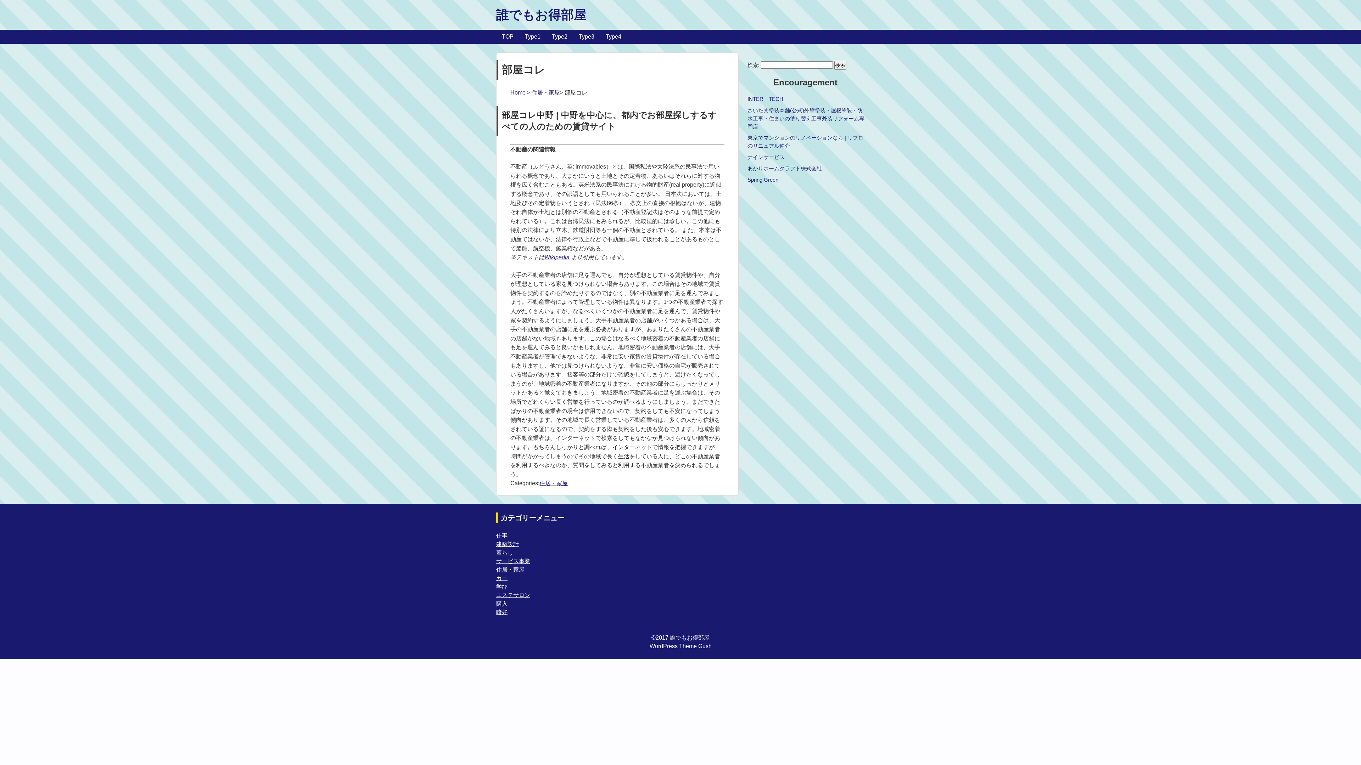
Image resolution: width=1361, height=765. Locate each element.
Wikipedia (557, 257)
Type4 (613, 37)
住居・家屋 (546, 93)
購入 (502, 604)
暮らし (504, 553)
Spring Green (762, 180)
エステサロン (513, 595)
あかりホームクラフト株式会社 (784, 168)
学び (502, 587)
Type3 (586, 37)
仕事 (502, 536)
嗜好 (502, 612)
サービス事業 (513, 561)
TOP (508, 37)
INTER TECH (765, 99)
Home (518, 93)
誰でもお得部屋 (541, 14)
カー (502, 578)
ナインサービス (766, 157)
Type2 (559, 37)
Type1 (533, 37)
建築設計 (507, 544)
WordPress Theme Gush (681, 646)
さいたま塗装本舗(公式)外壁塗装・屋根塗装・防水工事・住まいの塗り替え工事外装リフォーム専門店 (805, 118)
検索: (753, 65)
